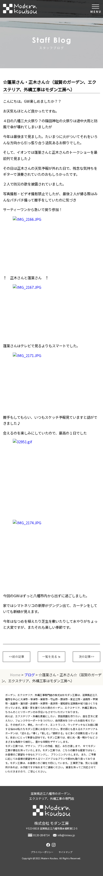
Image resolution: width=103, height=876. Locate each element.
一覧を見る (51, 656)
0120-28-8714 (41, 835)
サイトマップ (65, 852)
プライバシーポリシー (42, 852)
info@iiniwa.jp (66, 835)
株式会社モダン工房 (20, 9)
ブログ (29, 674)
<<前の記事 (16, 656)
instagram (54, 845)
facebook (48, 845)
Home (15, 674)
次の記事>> (86, 656)
